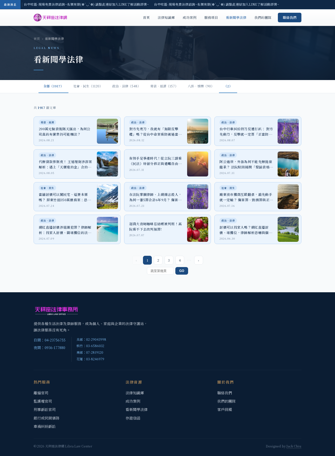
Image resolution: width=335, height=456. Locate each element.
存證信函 (133, 418)
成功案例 (189, 17)
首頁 (146, 17)
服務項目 (211, 17)
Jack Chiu (293, 446)
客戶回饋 (224, 409)
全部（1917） (53, 86)
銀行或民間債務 (46, 418)
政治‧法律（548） (126, 86)
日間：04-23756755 (49, 339)
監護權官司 (43, 401)
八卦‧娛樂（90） (201, 86)
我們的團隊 (262, 17)
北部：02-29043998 (91, 339)
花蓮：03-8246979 (90, 359)
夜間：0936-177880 (49, 347)
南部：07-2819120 (90, 352)
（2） (228, 86)
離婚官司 (41, 392)
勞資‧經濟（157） (164, 86)
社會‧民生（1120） (88, 86)
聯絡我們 (289, 17)
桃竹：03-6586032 (90, 345)
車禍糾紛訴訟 (45, 426)
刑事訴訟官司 (45, 409)
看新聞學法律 (236, 17)
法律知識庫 (166, 17)
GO (181, 271)
